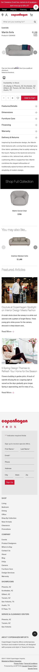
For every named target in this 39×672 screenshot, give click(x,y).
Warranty (5, 576)
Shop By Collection (9, 518)
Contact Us (6, 551)
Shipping (13, 9)
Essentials (5, 28)
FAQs (4, 562)
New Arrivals (7, 522)
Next (35, 51)
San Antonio (6, 627)
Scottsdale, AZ (7, 591)
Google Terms (32, 668)
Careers (5, 565)
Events (4, 540)
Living (4, 503)
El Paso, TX (6, 609)
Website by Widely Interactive (11, 661)
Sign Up (9, 482)
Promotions (6, 529)
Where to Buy (7, 547)
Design (4, 9)
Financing (23, 9)
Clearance (6, 525)
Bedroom (5, 507)
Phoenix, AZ (6, 587)
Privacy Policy (18, 663)
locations (33, 2)
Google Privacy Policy (29, 666)
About (4, 554)
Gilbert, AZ (6, 594)
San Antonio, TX (8, 602)
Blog (3, 558)
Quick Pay (33, 9)
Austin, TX (6, 605)
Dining (4, 511)
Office (4, 514)
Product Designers (9, 543)
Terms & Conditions (30, 663)
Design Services (8, 573)
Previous (4, 51)
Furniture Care (7, 569)
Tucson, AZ (6, 598)
